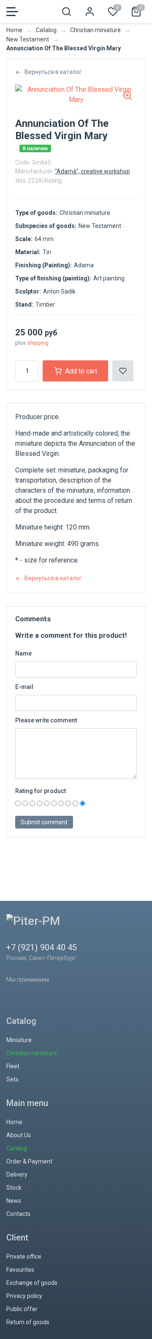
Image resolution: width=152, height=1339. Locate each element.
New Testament (27, 39)
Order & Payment (29, 1161)
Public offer (22, 1309)
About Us (18, 1135)
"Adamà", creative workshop (92, 171)
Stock (14, 1187)
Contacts (18, 1213)
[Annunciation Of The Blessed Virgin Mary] (76, 95)
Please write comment (46, 720)
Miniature (19, 1040)
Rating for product (40, 790)
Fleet (12, 1066)
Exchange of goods (31, 1282)
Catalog (46, 30)
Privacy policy (24, 1295)
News (13, 1200)
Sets (12, 1079)
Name (23, 653)
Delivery (16, 1174)
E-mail (24, 686)
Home (14, 30)
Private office (23, 1256)
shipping (38, 343)
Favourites (20, 1269)
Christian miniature (95, 30)
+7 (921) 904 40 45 (41, 947)
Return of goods (27, 1322)
